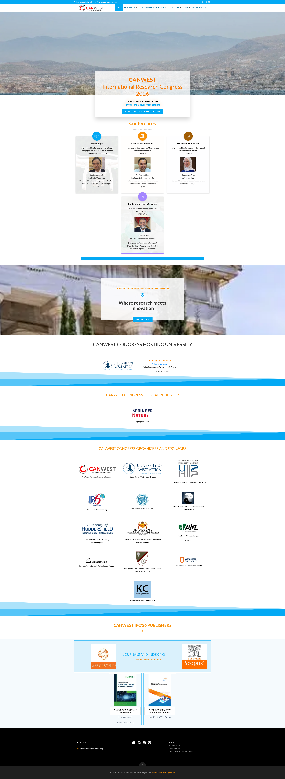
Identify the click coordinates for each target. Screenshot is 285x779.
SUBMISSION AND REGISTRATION (151, 8)
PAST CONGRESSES (199, 8)
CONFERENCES (129, 8)
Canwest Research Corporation (163, 772)
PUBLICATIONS (173, 8)
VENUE (185, 8)
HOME (118, 8)
